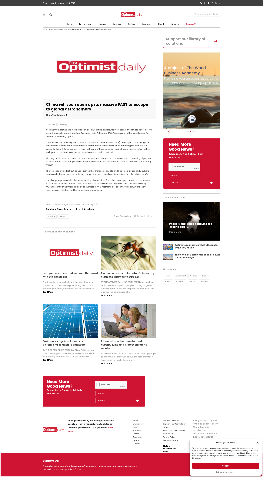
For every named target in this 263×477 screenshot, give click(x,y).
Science (102, 24)
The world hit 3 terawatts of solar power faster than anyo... (197, 256)
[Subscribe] (188, 131)
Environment (85, 24)
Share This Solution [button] (55, 115)
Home (69, 24)
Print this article (85, 209)
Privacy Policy (169, 437)
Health (161, 24)
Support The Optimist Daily (174, 424)
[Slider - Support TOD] (193, 131)
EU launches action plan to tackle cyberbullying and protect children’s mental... (124, 344)
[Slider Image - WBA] (190, 131)
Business (117, 24)
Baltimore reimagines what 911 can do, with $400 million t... (196, 246)
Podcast (167, 427)
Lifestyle (175, 24)
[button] (257, 442)
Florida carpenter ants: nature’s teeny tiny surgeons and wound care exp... (128, 274)
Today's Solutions (171, 420)
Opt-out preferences (224, 472)
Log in (216, 14)
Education (146, 24)
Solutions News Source (59, 209)
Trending (63, 124)
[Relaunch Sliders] (195, 131)
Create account (203, 14)
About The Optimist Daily (174, 430)
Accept (225, 465)
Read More (48, 292)
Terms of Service (170, 440)
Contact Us (168, 433)
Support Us (191, 24)
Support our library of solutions (185, 41)
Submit (211, 182)
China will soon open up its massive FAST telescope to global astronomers (83, 29)
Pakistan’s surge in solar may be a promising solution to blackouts (64, 342)
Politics (131, 24)
